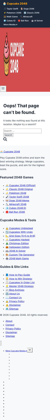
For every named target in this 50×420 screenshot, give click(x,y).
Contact (10, 325)
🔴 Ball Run (23, 20)
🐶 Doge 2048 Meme (17, 200)
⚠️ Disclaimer (13, 305)
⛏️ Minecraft (26, 16)
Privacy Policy (13, 328)
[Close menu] (1, 343)
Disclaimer (11, 332)
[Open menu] (3, 89)
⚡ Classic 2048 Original (19, 189)
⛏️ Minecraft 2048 (16, 204)
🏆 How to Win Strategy (19, 278)
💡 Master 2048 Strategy (20, 286)
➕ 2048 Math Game (17, 258)
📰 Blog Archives (15, 290)
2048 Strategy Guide (15, 416)
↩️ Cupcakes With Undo (19, 232)
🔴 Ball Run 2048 (15, 212)
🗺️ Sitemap (12, 308)
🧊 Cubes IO (9, 20)
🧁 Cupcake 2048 (15, 3)
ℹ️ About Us (13, 293)
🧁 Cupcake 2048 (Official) (21, 185)
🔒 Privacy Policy (15, 301)
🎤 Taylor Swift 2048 (17, 196)
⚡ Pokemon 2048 (12, 13)
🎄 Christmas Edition (17, 243)
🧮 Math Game (11, 16)
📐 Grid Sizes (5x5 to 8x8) (20, 236)
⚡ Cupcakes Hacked (17, 239)
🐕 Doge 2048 (27, 8)
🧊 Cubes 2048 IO (16, 208)
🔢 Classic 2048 (31, 13)
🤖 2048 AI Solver (16, 251)
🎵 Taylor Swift (11, 8)
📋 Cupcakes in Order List (20, 282)
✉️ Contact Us (14, 297)
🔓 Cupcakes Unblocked (19, 228)
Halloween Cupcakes (20, 379)
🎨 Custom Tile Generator (20, 254)
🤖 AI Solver (37, 20)
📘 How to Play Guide (18, 274)
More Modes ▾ (10, 24)
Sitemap (10, 336)
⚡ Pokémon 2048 (16, 193)
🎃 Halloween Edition (17, 247)
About (9, 321)
